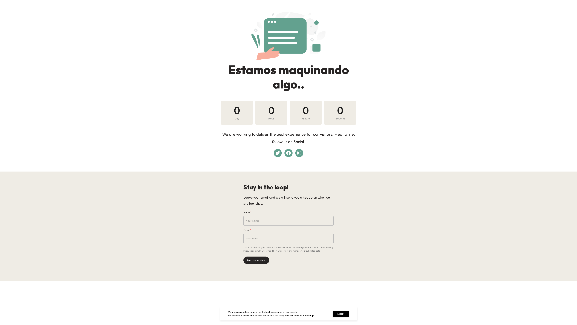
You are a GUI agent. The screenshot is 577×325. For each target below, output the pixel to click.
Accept (340, 314)
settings (309, 315)
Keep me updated (256, 260)
